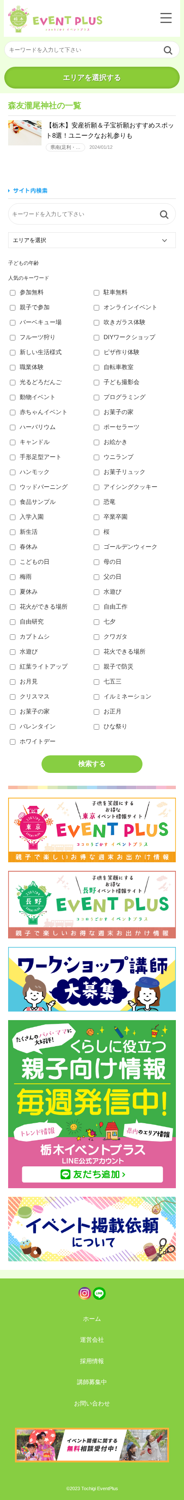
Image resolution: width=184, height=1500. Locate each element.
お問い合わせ (92, 1403)
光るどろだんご (41, 382)
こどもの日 (35, 561)
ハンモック (35, 471)
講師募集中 (92, 1382)
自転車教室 (119, 367)
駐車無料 (116, 292)
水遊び (113, 591)
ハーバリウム (38, 426)
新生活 (29, 531)
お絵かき (116, 441)
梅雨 (26, 576)
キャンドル (35, 441)
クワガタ (116, 636)
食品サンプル (38, 501)
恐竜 (110, 501)
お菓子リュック (124, 471)
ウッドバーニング (44, 486)
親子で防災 (119, 666)
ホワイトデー (38, 741)
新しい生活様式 (41, 352)
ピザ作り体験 (121, 352)
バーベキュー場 (41, 322)
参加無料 (32, 292)
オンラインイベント (130, 307)
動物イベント (38, 396)
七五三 (113, 681)
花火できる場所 (124, 651)
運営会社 (92, 1339)
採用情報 (92, 1361)
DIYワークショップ (129, 337)
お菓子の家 (119, 411)
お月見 (29, 681)
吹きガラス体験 (124, 322)
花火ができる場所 (44, 606)
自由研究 (32, 621)
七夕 (110, 621)
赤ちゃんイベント (44, 411)
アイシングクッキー (130, 486)
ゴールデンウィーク (130, 546)
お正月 (113, 711)
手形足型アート (41, 456)
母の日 (113, 561)
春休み (29, 546)
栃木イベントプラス (55, 19)
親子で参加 (35, 307)
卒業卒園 (116, 516)
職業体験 (32, 367)
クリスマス (35, 696)
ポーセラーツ (121, 426)
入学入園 (32, 516)
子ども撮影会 (121, 382)
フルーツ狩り (38, 337)
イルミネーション (127, 696)
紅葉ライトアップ (44, 666)
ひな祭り (116, 726)
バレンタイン (38, 726)
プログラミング (124, 396)
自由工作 (116, 606)
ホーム (92, 1318)
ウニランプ (119, 456)
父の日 (113, 576)
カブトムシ (35, 636)
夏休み (29, 591)
